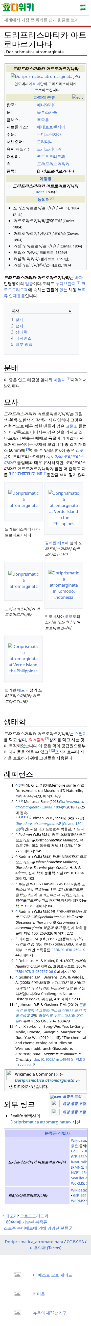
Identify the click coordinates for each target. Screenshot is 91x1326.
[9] (33, 473)
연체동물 (17, 296)
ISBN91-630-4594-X (68, 949)
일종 (29, 283)
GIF (74, 1156)
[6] (22, 473)
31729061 (23, 1065)
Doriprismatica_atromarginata (34, 1242)
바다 (79, 277)
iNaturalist (80, 1161)
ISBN (19, 971)
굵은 (74, 1145)
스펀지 (81, 733)
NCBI (75, 1172)
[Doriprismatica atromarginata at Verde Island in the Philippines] (64, 508)
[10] (38, 473)
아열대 (60, 380)
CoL (74, 1151)
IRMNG (77, 1167)
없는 (63, 289)
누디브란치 (65, 283)
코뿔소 (71, 426)
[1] (56, 191)
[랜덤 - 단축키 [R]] (84, 8)
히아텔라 (36, 739)
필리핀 (50, 542)
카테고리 (10, 1216)
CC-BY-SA (75, 1242)
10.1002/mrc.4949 (55, 1059)
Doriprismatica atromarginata (45, 1080)
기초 (17, 214)
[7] (26, 473)
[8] (30, 473)
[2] (78, 282)
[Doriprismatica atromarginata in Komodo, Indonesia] (64, 585)
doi (36, 1059)
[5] (18, 473)
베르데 (63, 542)
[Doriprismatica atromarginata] (23, 501)
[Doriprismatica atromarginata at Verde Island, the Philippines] (23, 658)
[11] (44, 473)
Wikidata (78, 1140)
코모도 (70, 616)
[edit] (77, 97)
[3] (69, 378)
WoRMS (77, 1183)
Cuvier (39, 191)
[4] (14, 473)
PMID (80, 1059)
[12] (52, 750)
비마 (36, 83)
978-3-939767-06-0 (40, 971)
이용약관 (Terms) (45, 1248)
